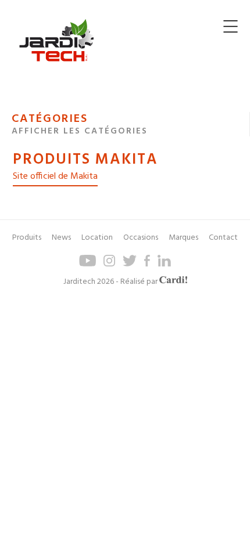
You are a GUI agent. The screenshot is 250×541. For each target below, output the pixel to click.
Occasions (140, 237)
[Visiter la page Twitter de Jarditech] (130, 264)
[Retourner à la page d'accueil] (56, 70)
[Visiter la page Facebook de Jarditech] (147, 264)
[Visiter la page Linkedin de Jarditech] (164, 264)
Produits (26, 237)
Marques (183, 237)
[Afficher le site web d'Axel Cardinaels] (173, 281)
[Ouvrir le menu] (230, 29)
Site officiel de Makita (55, 176)
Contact (223, 237)
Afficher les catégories (80, 131)
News (61, 237)
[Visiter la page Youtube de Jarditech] (87, 264)
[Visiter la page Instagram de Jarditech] (109, 264)
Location (97, 237)
